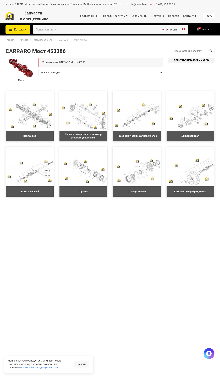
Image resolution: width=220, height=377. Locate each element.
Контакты (189, 16)
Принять (81, 364)
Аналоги (171, 29)
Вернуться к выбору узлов (191, 60)
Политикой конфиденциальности (39, 367)
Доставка (157, 16)
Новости (173, 16)
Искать (211, 51)
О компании (139, 16)
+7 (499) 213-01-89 (164, 4)
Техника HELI (88, 16)
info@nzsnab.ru (138, 4)
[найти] (184, 29)
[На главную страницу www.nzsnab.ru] (10, 16)
